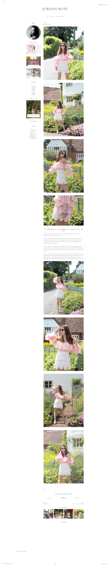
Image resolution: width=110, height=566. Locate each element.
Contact (52, 16)
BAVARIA (33, 90)
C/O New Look (73, 229)
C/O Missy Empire (50, 229)
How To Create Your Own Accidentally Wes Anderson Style (33, 77)
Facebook (70, 493)
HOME (3, 1)
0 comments (77, 497)
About (47, 16)
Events (61, 16)
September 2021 (33, 129)
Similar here (63, 229)
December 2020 (33, 136)
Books (57, 16)
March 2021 (33, 133)
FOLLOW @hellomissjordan (22, 551)
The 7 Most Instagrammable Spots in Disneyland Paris (33, 65)
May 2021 (33, 132)
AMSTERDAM (33, 87)
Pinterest (61, 493)
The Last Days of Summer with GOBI (33, 116)
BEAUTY (33, 92)
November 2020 (33, 137)
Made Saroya (105, 563)
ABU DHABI (33, 85)
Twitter (56, 493)
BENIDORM (33, 94)
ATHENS (33, 88)
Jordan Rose (55, 9)
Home (55, 563)
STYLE (51, 497)
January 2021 (33, 134)
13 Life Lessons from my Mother (78, 503)
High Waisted (46, 503)
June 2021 (33, 131)
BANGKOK (33, 89)
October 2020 (33, 138)
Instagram (65, 493)
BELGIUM (33, 93)
